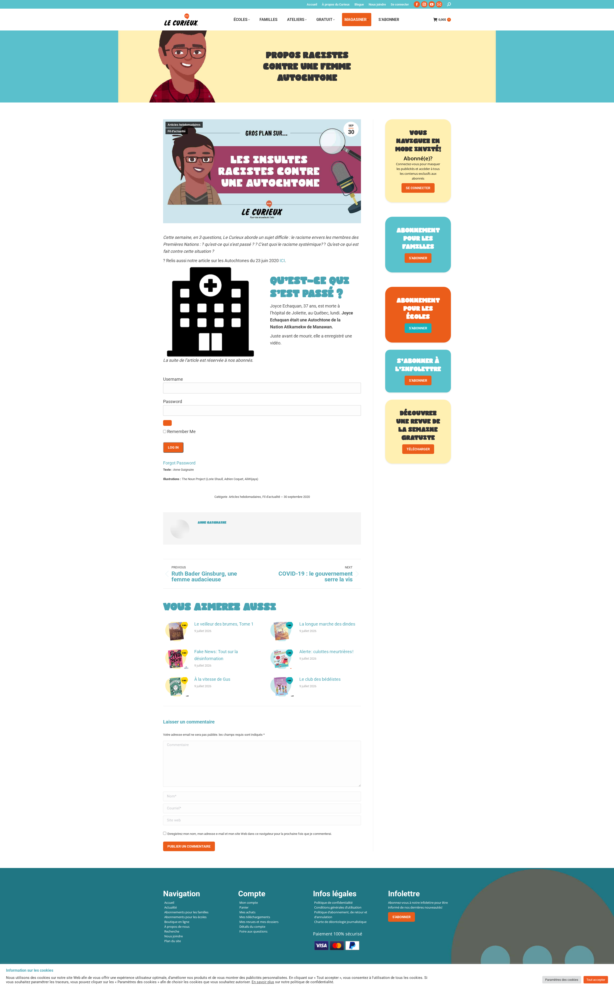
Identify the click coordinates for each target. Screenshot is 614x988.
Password (172, 401)
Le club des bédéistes (320, 679)
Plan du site (172, 941)
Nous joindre (173, 936)
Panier (243, 907)
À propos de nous (176, 926)
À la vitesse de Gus (212, 679)
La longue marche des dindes (327, 624)
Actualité (170, 907)
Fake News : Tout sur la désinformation (216, 655)
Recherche (171, 931)
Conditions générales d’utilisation (337, 907)
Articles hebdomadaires (184, 125)
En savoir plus (263, 982)
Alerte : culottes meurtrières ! (326, 651)
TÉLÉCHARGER (418, 449)
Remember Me (181, 431)
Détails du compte (252, 926)
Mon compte (248, 902)
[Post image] (176, 631)
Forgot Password (179, 462)
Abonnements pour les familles (186, 912)
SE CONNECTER (418, 188)
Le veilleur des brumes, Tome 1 (224, 624)
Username (173, 379)
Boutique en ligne (176, 922)
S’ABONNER (418, 258)
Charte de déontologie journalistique (340, 922)
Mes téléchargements (254, 917)
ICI (282, 260)
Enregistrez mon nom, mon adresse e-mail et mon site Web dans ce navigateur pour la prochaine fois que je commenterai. (249, 834)
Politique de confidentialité (333, 902)
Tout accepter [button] (595, 980)
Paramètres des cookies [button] (561, 980)
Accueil (169, 902)
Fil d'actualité (177, 131)
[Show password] (167, 423)
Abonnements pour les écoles (185, 917)
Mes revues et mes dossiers (258, 922)
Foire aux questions (253, 931)
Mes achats (247, 912)
